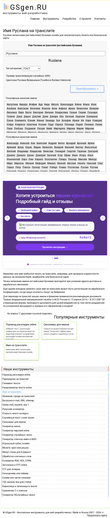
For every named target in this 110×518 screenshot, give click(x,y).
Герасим (81, 151)
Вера (21, 112)
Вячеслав (48, 151)
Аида (47, 104)
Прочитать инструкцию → (55, 247)
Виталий (11, 151)
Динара (54, 116)
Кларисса (20, 124)
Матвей (29, 163)
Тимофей (94, 171)
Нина (87, 132)
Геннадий (60, 151)
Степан (75, 171)
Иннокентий (13, 159)
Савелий (11, 171)
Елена (10, 120)
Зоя (58, 120)
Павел (10, 167)
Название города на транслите (18, 396)
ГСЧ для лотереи (11, 469)
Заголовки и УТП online (14, 465)
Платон (26, 167)
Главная (35, 18)
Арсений (81, 143)
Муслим (71, 163)
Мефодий (40, 163)
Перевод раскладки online (16, 374)
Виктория (38, 112)
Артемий (11, 147)
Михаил (51, 163)
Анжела (46, 108)
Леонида (69, 124)
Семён (44, 171)
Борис (28, 147)
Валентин (47, 147)
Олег (100, 163)
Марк (10, 163)
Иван (75, 155)
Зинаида (50, 120)
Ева (61, 116)
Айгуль (55, 104)
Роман (62, 167)
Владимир (22, 151)
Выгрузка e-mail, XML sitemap (18, 400)
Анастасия (23, 108)
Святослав (33, 171)
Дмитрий (40, 155)
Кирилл (39, 159)
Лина (9, 128)
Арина (71, 108)
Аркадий (70, 143)
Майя (49, 128)
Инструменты (51, 18)
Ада (41, 104)
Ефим (67, 155)
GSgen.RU (28, 7)
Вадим (37, 147)
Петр (18, 167)
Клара (10, 124)
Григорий (93, 151)
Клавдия (97, 120)
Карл (24, 159)
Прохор (36, 167)
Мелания (11, 132)
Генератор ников (11, 426)
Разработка (69, 18)
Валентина (82, 108)
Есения (31, 120)
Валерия (94, 108)
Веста (28, 112)
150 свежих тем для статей (16, 482)
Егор (60, 155)
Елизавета (20, 120)
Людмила (30, 128)
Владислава (61, 112)
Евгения (69, 116)
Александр (12, 143)
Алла (93, 104)
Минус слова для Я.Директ (16, 452)
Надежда (43, 132)
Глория (82, 112)
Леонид (72, 159)
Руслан (84, 167)
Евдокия (80, 116)
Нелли (63, 132)
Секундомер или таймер (15, 473)
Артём (91, 143)
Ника (71, 132)
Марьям (89, 128)
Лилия (98, 124)
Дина (45, 116)
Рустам (94, 167)
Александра (66, 104)
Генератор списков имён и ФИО (19, 439)
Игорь (82, 155)
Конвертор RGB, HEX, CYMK (16, 460)
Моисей (61, 163)
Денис (30, 155)
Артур (21, 147)
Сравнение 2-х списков (14, 490)
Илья (90, 155)
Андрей (52, 143)
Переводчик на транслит (15, 379)
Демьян (21, 155)
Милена (32, 132)
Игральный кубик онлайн (16, 443)
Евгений (51, 155)
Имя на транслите (11, 392)
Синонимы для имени (14, 422)
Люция (41, 128)
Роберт (53, 167)
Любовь (18, 128)
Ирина (75, 120)
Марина (71, 128)
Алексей (24, 143)
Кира (88, 120)
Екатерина (92, 116)
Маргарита (59, 128)
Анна (54, 108)
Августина (12, 104)
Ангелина (35, 108)
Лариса (59, 124)
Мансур (93, 159)
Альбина (11, 108)
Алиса (86, 104)
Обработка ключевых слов (16, 456)
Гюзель (11, 116)
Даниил (11, 155)
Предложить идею (97, 515)
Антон (61, 143)
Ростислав (73, 167)
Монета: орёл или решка (15, 447)
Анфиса (63, 108)
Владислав (36, 151)
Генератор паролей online (15, 430)
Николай (91, 163)
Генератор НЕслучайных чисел (18, 495)
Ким (31, 159)
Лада (50, 124)
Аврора (23, 104)
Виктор (79, 147)
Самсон (22, 171)
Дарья (27, 116)
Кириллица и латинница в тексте (19, 486)
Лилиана (89, 124)
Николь (79, 132)
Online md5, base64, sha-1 (15, 404)
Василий (69, 147)
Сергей (53, 171)
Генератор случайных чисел (17, 435)
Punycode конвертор (13, 409)
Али (33, 143)
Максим (82, 159)
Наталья (54, 132)
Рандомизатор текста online (17, 387)
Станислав (64, 171)
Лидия (79, 124)
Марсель (19, 163)
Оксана (96, 132)
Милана (22, 132)
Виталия (49, 112)
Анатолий (42, 143)
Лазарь (62, 159)
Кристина (32, 124)
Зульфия (66, 120)
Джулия (36, 116)
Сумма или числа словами (16, 477)
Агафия (33, 104)
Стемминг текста (11, 383)
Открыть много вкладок (15, 413)
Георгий (71, 151)
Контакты (100, 18)
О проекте (85, 18)
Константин (51, 159)
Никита (81, 163)
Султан (84, 171)
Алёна (78, 104)
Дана (19, 116)
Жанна (40, 120)
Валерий (58, 147)
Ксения (42, 124)
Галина (73, 112)
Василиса (12, 112)
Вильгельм (91, 147)
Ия (82, 120)
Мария (80, 128)
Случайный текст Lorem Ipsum (18, 417)
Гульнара (92, 112)
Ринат (45, 167)
